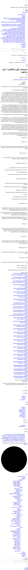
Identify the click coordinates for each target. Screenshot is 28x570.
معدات (23, 36)
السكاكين (23, 18)
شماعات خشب (21, 26)
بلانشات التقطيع (7, 33)
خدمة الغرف (22, 25)
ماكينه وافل (5, 41)
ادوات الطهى (22, 29)
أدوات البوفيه (19, 20)
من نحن (23, 15)
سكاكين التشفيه (16, 483)
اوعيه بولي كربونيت (17, 28)
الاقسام (23, 16)
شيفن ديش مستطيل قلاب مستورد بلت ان (18, 315)
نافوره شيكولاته (4, 38)
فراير (23, 39)
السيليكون (15, 21)
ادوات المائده (22, 24)
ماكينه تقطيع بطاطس (10, 36)
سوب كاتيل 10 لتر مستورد (21, 289)
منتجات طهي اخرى (9, 31)
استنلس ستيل (10, 21)
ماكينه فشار (18, 38)
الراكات (12, 33)
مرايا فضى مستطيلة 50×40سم (20, 377)
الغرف (17, 25)
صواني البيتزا (9, 29)
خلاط (20, 36)
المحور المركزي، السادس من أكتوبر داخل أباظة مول (13, 440)
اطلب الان (25, 79)
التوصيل (23, 425)
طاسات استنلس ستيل (9, 30)
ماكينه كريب (5, 40)
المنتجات (23, 59)
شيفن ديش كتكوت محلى (22, 318)
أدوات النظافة (5, 25)
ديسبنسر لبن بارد (23, 285)
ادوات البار (16, 33)
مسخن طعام (11, 40)
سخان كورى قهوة (23, 322)
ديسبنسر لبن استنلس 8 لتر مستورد (20, 307)
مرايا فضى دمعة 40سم (22, 351)
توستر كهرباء (5, 39)
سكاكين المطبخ (17, 18)
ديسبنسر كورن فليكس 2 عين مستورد (19, 278)
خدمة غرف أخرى (12, 25)
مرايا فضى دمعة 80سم (22, 362)
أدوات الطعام (8, 24)
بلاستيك (23, 28)
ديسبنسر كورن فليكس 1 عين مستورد (19, 274)
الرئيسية (23, 57)
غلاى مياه (17, 36)
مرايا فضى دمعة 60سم (22, 359)
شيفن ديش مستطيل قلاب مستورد (20, 311)
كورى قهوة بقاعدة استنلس (21, 326)
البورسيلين (3, 24)
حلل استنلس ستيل (18, 30)
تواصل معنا (22, 44)
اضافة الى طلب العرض (18, 79)
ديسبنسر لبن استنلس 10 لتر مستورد (19, 304)
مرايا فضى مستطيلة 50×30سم (20, 373)
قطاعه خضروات (14, 41)
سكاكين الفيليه (18, 19)
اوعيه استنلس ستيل (14, 34)
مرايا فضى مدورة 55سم (22, 337)
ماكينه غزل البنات (11, 38)
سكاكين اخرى (12, 19)
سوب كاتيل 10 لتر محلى (22, 293)
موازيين (17, 35)
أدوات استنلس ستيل (15, 523)
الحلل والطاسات (15, 29)
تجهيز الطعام (22, 33)
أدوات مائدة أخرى (15, 24)
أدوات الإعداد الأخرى (15, 519)
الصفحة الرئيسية (21, 14)
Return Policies (22, 426)
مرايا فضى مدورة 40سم (22, 329)
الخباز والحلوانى (21, 21)
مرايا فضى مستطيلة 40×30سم (20, 370)
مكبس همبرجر (11, 39)
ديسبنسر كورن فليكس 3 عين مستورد (19, 282)
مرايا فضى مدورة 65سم (22, 344)
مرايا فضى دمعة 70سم (22, 348)
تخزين (11, 28)
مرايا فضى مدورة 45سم (22, 333)
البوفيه (23, 20)
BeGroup (25, 444)
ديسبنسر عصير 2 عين (22, 300)
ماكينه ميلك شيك (18, 39)
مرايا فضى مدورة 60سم (22, 340)
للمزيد (26, 276)
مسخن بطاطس (21, 41)
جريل (9, 41)
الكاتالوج (23, 46)
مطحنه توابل (16, 40)
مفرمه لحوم (22, 40)
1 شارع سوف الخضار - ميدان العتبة (9, 435)
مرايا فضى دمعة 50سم (22, 355)
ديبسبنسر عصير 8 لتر (22, 296)
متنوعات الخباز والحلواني (14, 493)
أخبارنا (23, 43)
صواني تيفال (16, 31)
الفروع (23, 45)
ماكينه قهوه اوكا (16, 532)
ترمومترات (7, 34)
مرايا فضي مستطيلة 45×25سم (20, 366)
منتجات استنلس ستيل (10, 35)
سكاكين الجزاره (10, 18)
